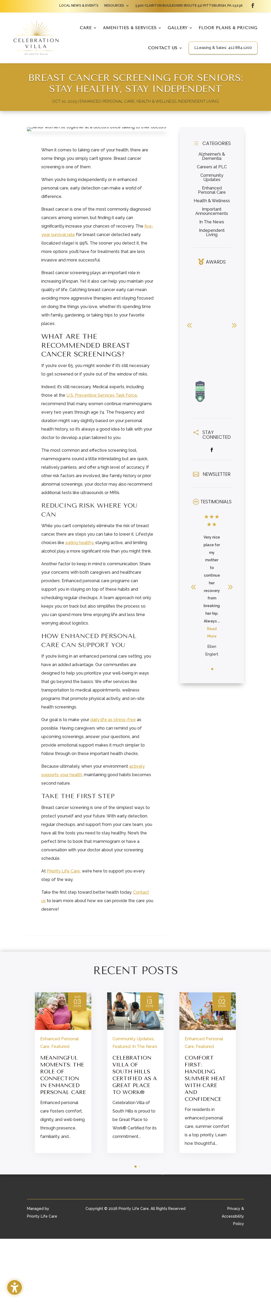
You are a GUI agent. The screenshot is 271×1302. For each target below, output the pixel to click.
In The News (211, 221)
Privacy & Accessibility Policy (233, 1216)
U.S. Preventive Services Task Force (101, 395)
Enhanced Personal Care (107, 101)
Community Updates (211, 177)
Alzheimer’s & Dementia (211, 156)
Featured (60, 1046)
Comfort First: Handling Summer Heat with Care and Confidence (205, 1078)
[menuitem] (78, 7)
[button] (234, 325)
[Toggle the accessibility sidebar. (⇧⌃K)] (14, 1287)
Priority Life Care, (64, 871)
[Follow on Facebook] (253, 5)
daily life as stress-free (113, 719)
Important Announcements (211, 211)
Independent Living (198, 101)
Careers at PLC (212, 166)
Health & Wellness (156, 101)
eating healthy (79, 542)
